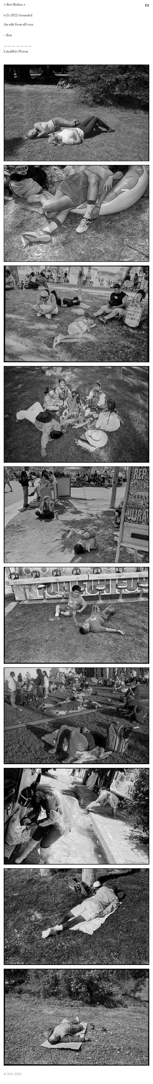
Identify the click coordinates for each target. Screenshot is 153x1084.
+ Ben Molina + (14, 4)
